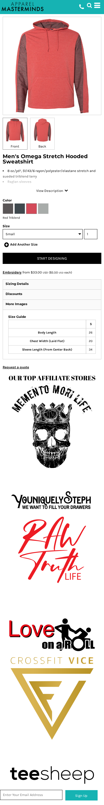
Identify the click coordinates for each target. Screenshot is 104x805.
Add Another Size (24, 244)
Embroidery (12, 272)
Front (15, 146)
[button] (89, 5)
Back (42, 146)
